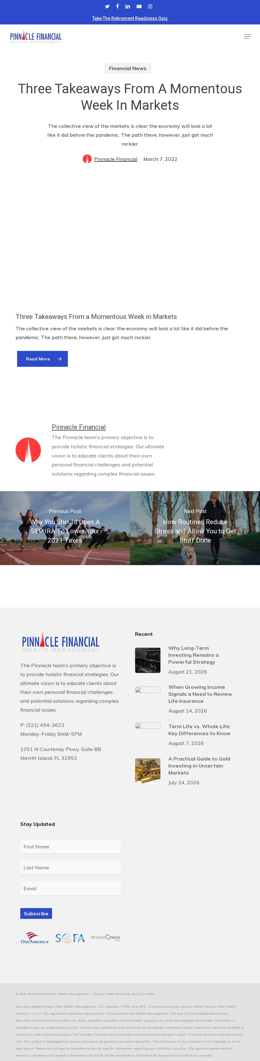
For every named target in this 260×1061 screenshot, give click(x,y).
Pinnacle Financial (115, 159)
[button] (247, 36)
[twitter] (107, 6)
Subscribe (36, 913)
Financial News (127, 68)
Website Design (119, 994)
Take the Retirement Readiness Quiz (130, 18)
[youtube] (139, 6)
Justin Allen (146, 994)
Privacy (98, 994)
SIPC (142, 1007)
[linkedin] (127, 6)
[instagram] (150, 6)
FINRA (125, 1007)
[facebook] (117, 6)
